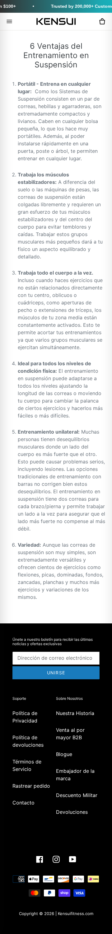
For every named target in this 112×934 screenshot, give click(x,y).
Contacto (23, 803)
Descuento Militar (76, 795)
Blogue (64, 754)
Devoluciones (72, 812)
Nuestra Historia (75, 713)
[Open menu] (9, 21)
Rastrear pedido (31, 786)
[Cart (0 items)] (102, 21)
